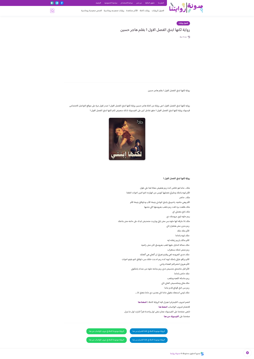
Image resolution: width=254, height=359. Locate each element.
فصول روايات (183, 23)
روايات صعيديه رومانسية (114, 11)
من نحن (139, 3)
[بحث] (52, 11)
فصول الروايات (158, 11)
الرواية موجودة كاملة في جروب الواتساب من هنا (106, 331)
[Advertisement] (127, 58)
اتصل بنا (161, 3)
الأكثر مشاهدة (132, 11)
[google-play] (52, 3)
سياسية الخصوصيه (111, 3)
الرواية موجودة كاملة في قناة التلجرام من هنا (148, 331)
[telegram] (57, 3)
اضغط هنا (142, 302)
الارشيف (98, 3)
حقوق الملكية (150, 3)
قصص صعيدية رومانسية (91, 11)
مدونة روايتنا (175, 353)
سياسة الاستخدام (127, 3)
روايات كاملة (145, 11)
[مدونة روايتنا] (186, 8)
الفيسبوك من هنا (171, 317)
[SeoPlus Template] (202, 353)
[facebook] (62, 3)
